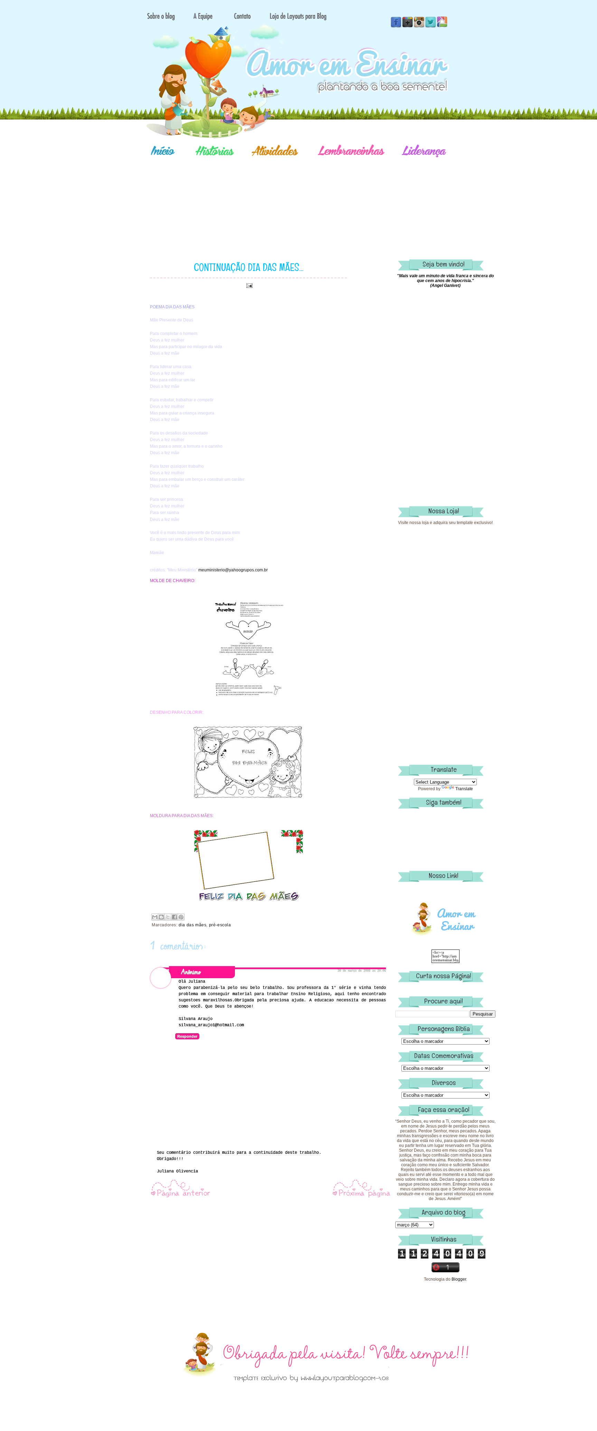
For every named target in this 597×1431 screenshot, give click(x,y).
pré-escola (220, 925)
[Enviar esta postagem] (248, 285)
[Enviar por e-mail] (154, 917)
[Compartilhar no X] (167, 917)
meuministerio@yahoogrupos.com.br (233, 570)
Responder (187, 1036)
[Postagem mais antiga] (362, 1197)
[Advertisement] (322, 198)
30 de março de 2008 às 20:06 (362, 971)
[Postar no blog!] (161, 917)
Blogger (459, 1279)
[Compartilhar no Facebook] (174, 917)
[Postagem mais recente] (180, 1197)
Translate (464, 788)
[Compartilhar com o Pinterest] (181, 917)
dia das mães (192, 925)
